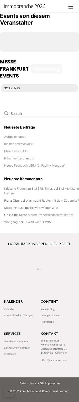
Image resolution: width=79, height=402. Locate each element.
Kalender (9, 309)
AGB (41, 383)
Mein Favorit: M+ (16, 151)
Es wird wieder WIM (44, 207)
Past (71, 68)
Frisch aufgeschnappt (19, 158)
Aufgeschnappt (15, 136)
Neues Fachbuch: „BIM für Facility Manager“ (34, 165)
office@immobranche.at (54, 360)
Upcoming (46, 68)
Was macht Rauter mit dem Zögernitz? (52, 200)
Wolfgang (11, 222)
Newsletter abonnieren (16, 341)
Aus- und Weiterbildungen (18, 315)
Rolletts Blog (48, 309)
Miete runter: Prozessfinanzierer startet (46, 215)
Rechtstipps (47, 321)
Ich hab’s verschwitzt (18, 144)
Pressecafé (10, 353)
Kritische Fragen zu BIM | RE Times (28, 188)
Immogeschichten (50, 315)
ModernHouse (14, 207)
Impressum (52, 383)
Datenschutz (28, 383)
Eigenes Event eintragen (17, 347)
